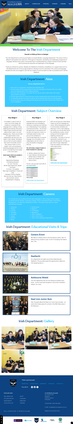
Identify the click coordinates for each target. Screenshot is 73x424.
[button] (27, 4)
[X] (1, 420)
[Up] (72, 423)
